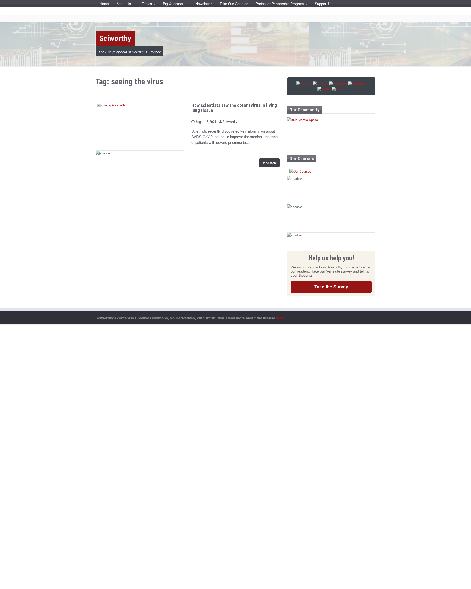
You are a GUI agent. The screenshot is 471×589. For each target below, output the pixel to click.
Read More (269, 163)
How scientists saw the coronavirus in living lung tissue (234, 107)
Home (104, 3)
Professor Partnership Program (280, 3)
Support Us (323, 3)
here (280, 318)
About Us (124, 3)
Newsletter (204, 3)
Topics (147, 3)
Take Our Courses (234, 3)
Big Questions (174, 3)
